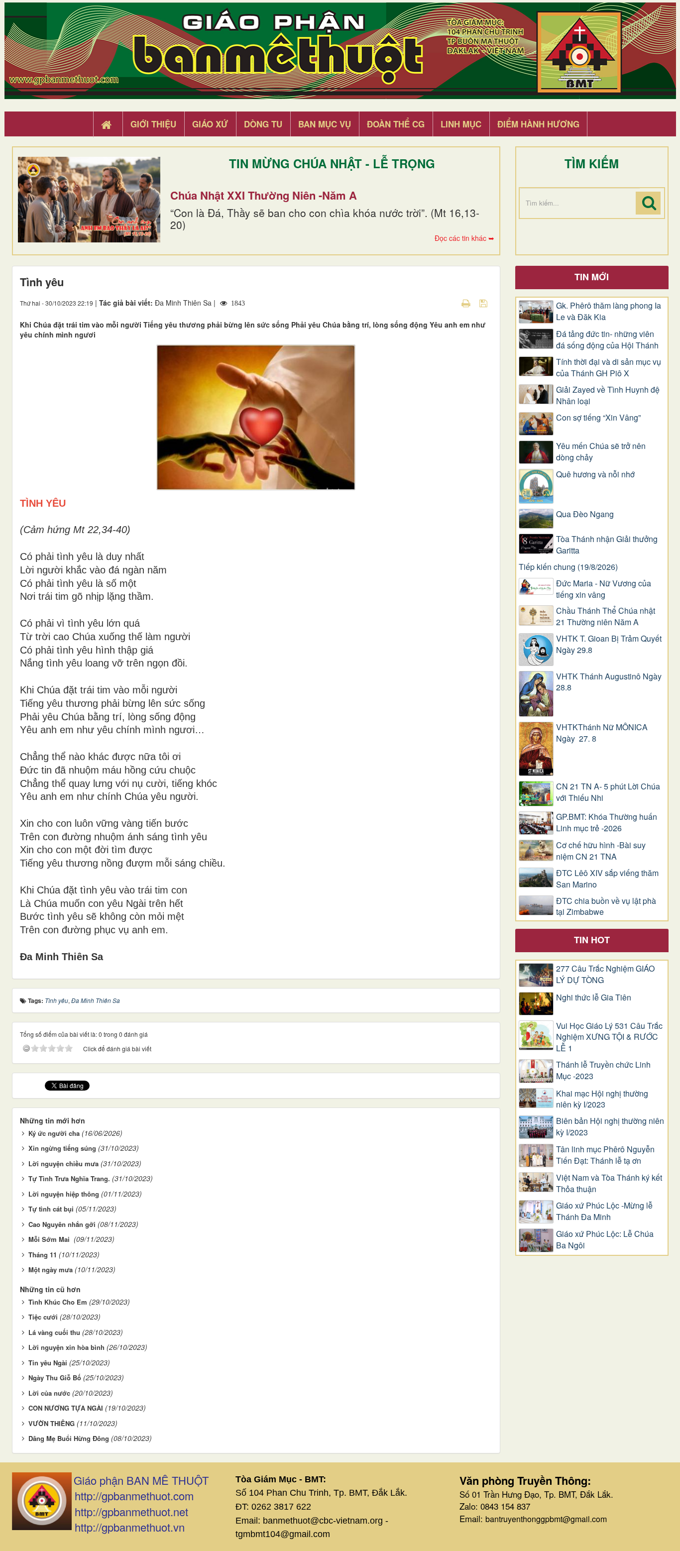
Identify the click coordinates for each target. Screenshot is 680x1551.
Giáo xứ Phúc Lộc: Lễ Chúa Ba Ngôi (605, 1239)
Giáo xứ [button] (210, 124)
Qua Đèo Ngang (585, 514)
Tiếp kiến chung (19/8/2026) (568, 566)
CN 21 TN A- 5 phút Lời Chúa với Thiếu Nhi (608, 792)
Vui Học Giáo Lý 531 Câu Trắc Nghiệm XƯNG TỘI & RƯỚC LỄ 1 (609, 1037)
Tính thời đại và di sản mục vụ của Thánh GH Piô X (608, 367)
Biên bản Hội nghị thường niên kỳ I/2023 (610, 1126)
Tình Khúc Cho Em (57, 1302)
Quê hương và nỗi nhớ (595, 474)
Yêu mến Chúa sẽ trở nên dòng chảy (601, 452)
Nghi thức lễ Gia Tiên (593, 997)
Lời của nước (49, 1393)
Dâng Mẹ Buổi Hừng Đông (68, 1438)
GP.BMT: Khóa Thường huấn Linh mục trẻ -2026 (606, 822)
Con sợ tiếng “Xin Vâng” (598, 417)
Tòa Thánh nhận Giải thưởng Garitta (607, 545)
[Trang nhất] (107, 124)
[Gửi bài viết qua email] (448, 303)
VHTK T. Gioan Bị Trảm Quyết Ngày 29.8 (609, 644)
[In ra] (466, 303)
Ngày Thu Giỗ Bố (54, 1377)
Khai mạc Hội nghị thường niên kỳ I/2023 (602, 1099)
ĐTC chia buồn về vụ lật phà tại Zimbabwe (606, 906)
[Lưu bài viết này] (484, 303)
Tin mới (591, 276)
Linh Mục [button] (461, 124)
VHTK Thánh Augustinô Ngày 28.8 (609, 682)
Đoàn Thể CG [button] (396, 124)
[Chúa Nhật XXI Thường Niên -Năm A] (89, 199)
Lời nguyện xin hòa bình (66, 1347)
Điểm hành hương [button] (538, 124)
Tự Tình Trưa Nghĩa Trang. (69, 1178)
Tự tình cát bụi (51, 1209)
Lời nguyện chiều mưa (63, 1163)
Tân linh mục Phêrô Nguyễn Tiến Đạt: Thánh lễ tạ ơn (605, 1155)
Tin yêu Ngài (47, 1362)
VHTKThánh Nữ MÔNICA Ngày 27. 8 (602, 733)
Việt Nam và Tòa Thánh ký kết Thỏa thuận (609, 1183)
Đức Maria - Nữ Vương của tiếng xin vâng (603, 589)
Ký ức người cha (54, 1133)
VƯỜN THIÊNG (51, 1423)
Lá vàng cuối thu (54, 1332)
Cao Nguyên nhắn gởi (62, 1224)
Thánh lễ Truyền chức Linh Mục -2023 (603, 1070)
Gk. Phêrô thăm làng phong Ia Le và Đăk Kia (608, 311)
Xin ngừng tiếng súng (62, 1148)
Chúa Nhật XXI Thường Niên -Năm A (263, 195)
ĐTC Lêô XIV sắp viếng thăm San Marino (607, 879)
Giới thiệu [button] (153, 124)
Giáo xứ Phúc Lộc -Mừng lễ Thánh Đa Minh (604, 1211)
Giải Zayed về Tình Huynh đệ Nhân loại (608, 395)
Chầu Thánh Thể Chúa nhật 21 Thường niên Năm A (605, 616)
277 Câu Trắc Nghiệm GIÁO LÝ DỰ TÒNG (605, 974)
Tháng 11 (42, 1254)
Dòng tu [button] (263, 124)
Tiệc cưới (43, 1317)
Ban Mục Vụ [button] (324, 124)
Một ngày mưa (50, 1269)
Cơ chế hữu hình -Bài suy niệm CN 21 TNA (601, 851)
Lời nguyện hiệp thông (63, 1194)
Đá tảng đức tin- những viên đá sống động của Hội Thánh (607, 340)
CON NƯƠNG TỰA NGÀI (65, 1408)
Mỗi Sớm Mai (50, 1239)
